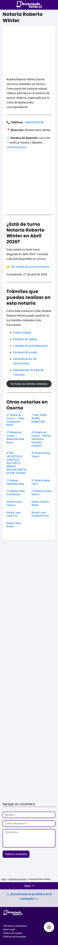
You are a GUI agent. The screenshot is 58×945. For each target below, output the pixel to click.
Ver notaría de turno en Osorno (30, 266)
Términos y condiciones (15, 926)
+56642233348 (34, 122)
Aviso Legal (9, 929)
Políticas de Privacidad (14, 936)
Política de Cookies (12, 933)
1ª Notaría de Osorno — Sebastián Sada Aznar (15, 437)
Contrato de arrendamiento (30, 345)
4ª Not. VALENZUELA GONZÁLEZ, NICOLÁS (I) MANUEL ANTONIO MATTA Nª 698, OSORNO (16, 463)
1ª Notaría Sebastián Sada (15, 482)
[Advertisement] (29, 48)
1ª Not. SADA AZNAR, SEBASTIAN (38, 418)
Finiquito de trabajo (25, 339)
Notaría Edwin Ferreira (14, 503)
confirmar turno (16, 147)
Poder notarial (22, 332)
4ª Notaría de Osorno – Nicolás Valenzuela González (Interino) (41, 439)
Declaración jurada (25, 352)
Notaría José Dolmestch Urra (40, 514)
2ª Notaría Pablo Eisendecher (15, 493)
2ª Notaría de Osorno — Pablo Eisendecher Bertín (15, 419)
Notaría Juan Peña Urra (13, 514)
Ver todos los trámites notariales (29, 383)
